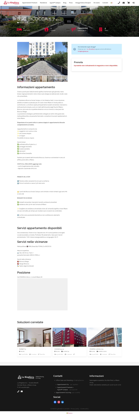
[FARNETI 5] (34, 342)
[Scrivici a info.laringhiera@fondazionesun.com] (124, 3)
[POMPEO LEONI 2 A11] (105, 342)
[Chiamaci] (119, 3)
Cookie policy (84, 408)
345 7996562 (74, 384)
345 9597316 (73, 389)
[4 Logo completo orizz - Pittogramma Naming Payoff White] (33, 377)
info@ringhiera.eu (83, 51)
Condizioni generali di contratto (60, 408)
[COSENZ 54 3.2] (70, 342)
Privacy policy (75, 408)
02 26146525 (91, 49)
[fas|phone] (18, 391)
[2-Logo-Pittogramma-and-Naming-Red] (11, 2)
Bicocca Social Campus (26, 22)
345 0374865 (76, 392)
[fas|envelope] (22, 391)
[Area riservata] (133, 3)
